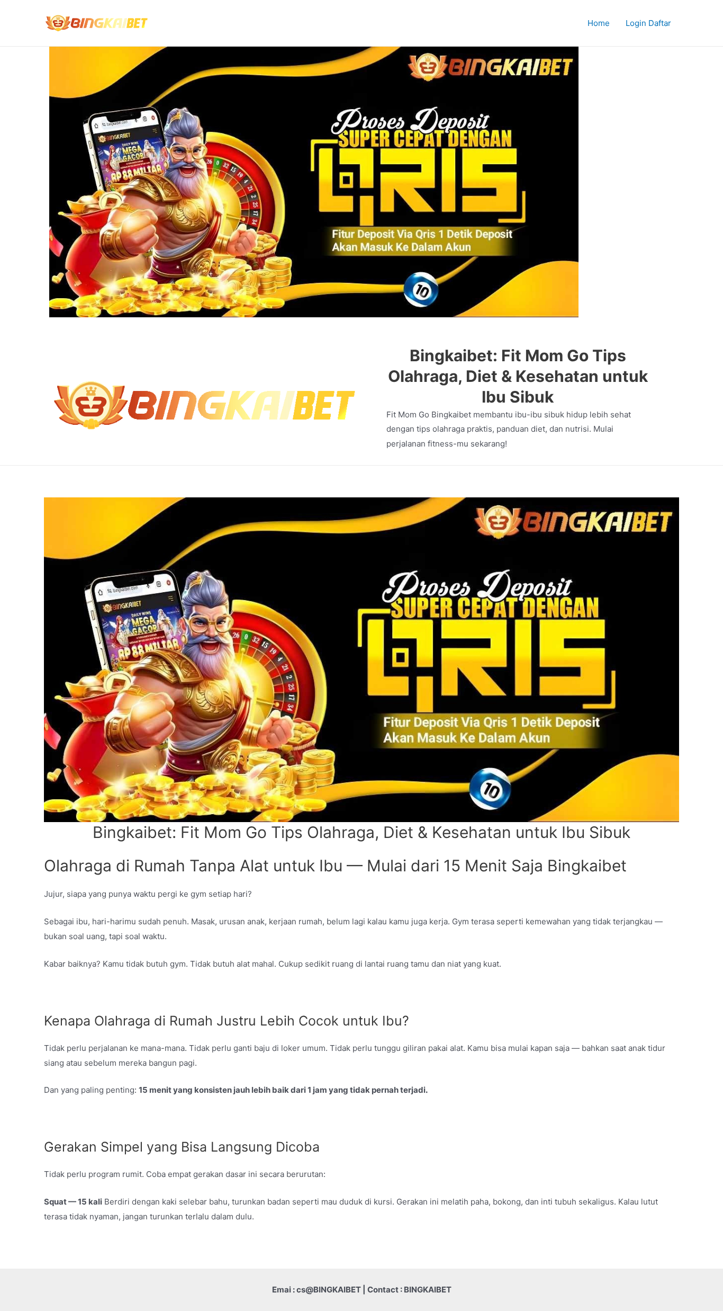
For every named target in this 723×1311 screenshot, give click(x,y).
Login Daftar (648, 23)
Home (599, 23)
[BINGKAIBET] (97, 22)
